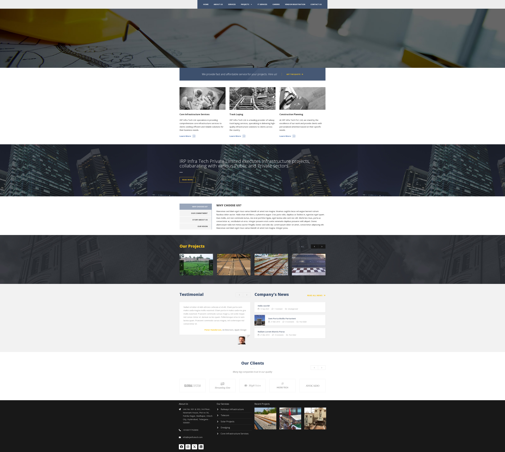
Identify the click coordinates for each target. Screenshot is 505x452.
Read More (187, 180)
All (302, 247)
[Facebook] (181, 447)
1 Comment (278, 309)
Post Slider (303, 322)
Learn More (185, 136)
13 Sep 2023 (264, 309)
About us (218, 4)
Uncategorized (293, 309)
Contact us (316, 4)
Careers (276, 4)
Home (205, 4)
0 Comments (289, 322)
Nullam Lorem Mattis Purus (271, 331)
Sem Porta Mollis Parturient (282, 318)
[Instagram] (188, 447)
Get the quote (293, 74)
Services (232, 4)
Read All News (314, 295)
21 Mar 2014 (275, 322)
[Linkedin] (201, 447)
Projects (245, 4)
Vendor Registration (295, 4)
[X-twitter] (194, 447)
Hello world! (264, 305)
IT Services (262, 4)
